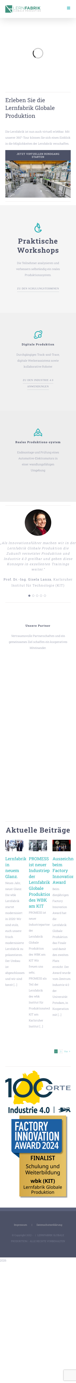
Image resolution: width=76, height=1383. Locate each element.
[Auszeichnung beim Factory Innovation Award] (61, 845)
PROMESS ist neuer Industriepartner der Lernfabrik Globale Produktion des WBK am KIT (45, 882)
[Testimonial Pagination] (29, 596)
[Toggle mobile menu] (69, 8)
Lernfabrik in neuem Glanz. (16, 867)
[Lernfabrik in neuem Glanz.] (14, 845)
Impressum (20, 1224)
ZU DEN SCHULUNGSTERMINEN (38, 288)
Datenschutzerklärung (49, 1224)
